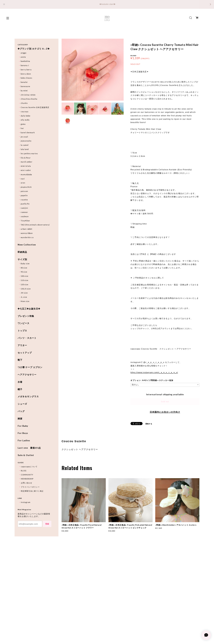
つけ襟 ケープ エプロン (30, 367)
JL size (24, 297)
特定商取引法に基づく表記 (32, 491)
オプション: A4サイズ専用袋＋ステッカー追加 (151, 380)
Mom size (25, 301)
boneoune (25, 86)
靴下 (20, 360)
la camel (25, 145)
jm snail (24, 137)
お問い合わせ (26, 483)
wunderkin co (27, 237)
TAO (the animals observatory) (35, 225)
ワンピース (23, 323)
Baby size (25, 263)
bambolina (25, 61)
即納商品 (22, 252)
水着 (20, 382)
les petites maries (29, 153)
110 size (24, 280)
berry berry (26, 70)
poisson (24, 191)
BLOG (23, 471)
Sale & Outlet (26, 455)
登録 (47, 524)
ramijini (24, 208)
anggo (23, 53)
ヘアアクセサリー (27, 374)
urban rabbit (26, 229)
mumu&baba (26, 174)
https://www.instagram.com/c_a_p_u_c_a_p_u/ (154, 372)
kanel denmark (28, 132)
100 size (24, 276)
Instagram (25, 502)
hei (22, 128)
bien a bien (26, 74)
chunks (24, 103)
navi (23, 179)
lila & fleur (26, 158)
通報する (148, 424)
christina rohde (28, 95)
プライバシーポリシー (30, 487)
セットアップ (25, 352)
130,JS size (26, 289)
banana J (25, 65)
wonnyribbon (27, 233)
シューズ (22, 404)
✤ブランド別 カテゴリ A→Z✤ (34, 48)
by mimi (24, 91)
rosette (24, 200)
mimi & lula (26, 166)
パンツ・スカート (27, 338)
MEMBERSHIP (27, 479)
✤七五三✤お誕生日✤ (29, 308)
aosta (23, 57)
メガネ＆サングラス (28, 396)
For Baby (23, 426)
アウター (22, 345)
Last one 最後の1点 (29, 448)
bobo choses (26, 78)
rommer (24, 212)
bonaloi (24, 82)
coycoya (24, 112)
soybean (25, 216)
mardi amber (27, 162)
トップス (22, 330)
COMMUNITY (27, 475)
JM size (24, 293)
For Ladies (24, 440)
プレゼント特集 (26, 316)
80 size (24, 268)
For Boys (23, 433)
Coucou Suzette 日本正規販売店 (35, 107)
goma (23, 124)
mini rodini (26, 170)
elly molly (25, 120)
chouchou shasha (29, 99)
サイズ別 (22, 259)
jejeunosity (26, 141)
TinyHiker (25, 221)
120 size (24, 284)
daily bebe (26, 116)
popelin (24, 195)
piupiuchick (26, 187)
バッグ (21, 411)
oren (23, 183)
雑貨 (20, 418)
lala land (25, 149)
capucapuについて (29, 467)
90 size (24, 272)
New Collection (27, 244)
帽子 (20, 389)
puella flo (25, 204)
